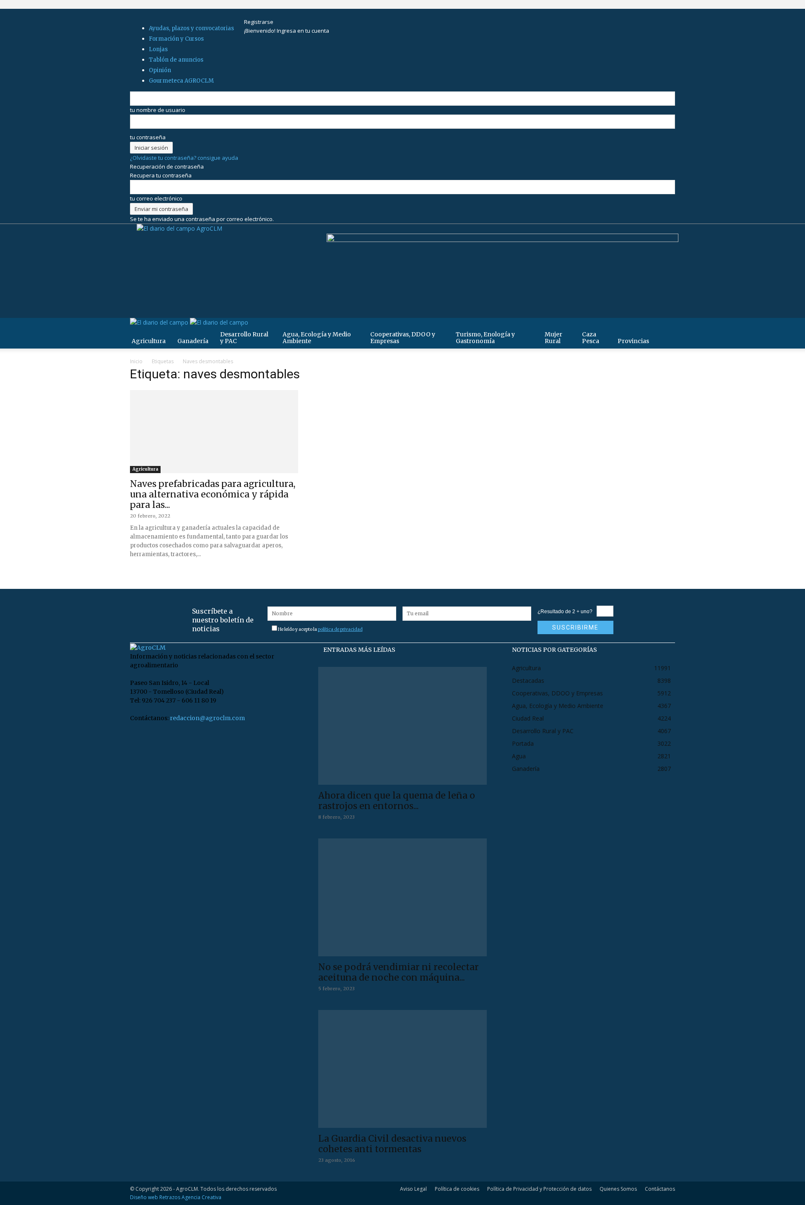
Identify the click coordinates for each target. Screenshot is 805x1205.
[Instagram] (262, 13)
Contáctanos (660, 1188)
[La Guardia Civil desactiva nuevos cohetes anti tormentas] (402, 1069)
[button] (665, 329)
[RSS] (267, 13)
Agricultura (149, 341)
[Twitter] (273, 13)
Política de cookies (457, 1188)
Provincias (633, 341)
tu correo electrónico (156, 198)
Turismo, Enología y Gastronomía (485, 338)
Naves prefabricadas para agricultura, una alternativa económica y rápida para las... (213, 494)
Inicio (136, 361)
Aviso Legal (413, 1188)
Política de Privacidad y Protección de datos (539, 1188)
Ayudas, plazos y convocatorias (191, 28)
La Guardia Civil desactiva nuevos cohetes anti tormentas (392, 1144)
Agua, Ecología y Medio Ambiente (317, 338)
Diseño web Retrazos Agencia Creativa (175, 1197)
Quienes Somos (618, 1188)
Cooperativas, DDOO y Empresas (402, 338)
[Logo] (160, 322)
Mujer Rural (553, 338)
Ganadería (192, 341)
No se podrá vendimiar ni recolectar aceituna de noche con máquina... (398, 972)
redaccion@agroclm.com (207, 718)
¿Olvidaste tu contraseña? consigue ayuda (184, 157)
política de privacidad (340, 629)
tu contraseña (148, 137)
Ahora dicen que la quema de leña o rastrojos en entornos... (396, 801)
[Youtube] (278, 13)
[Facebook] (257, 13)
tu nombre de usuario (157, 110)
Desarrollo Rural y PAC (244, 338)
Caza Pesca (590, 338)
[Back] (292, 13)
